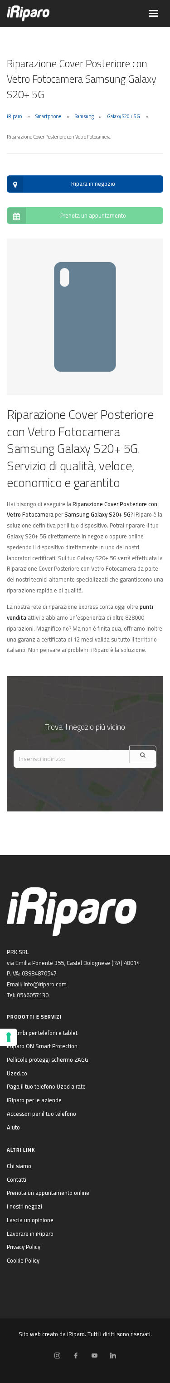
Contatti (16, 1179)
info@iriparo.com (45, 984)
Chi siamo (19, 1165)
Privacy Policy (23, 1246)
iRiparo (14, 116)
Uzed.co (17, 1073)
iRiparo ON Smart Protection (42, 1045)
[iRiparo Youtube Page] (94, 1355)
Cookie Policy (23, 1260)
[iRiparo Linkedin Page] (113, 1355)
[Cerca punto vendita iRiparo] (142, 754)
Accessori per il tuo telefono (41, 1113)
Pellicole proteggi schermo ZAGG (47, 1059)
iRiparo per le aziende (34, 1099)
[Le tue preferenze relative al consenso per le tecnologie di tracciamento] (8, 1037)
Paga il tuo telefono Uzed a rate (46, 1086)
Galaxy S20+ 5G (123, 116)
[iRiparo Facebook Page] (76, 1355)
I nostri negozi (24, 1206)
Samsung (84, 116)
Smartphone (48, 116)
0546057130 (33, 995)
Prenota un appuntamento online (48, 1192)
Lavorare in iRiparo (30, 1233)
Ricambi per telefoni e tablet (42, 1032)
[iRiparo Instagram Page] (57, 1355)
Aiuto (13, 1127)
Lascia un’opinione (30, 1219)
